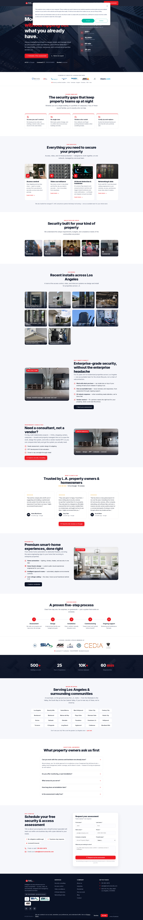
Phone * (98, 829)
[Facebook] (30, 908)
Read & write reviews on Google (72, 524)
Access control (59, 886)
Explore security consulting (36, 458)
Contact (79, 898)
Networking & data (60, 895)
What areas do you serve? (51, 780)
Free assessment (111, 3)
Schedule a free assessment (37, 56)
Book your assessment (85, 407)
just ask (89, 730)
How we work (81, 892)
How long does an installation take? (54, 787)
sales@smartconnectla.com (44, 851)
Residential (80, 889)
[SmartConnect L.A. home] (30, 3)
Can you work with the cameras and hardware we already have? (64, 759)
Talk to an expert (58, 56)
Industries (80, 886)
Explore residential (34, 584)
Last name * (99, 822)
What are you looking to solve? (83, 844)
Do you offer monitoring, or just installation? (57, 774)
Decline (101, 20)
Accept (88, 20)
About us (79, 883)
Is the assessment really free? (52, 794)
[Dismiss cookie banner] (107, 6)
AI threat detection (60, 892)
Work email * (78, 829)
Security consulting (60, 883)
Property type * (100, 837)
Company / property (80, 837)
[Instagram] (26, 908)
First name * (78, 822)
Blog (78, 895)
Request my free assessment (96, 857)
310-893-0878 (42, 848)
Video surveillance (60, 889)
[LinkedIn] (34, 908)
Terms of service (113, 916)
